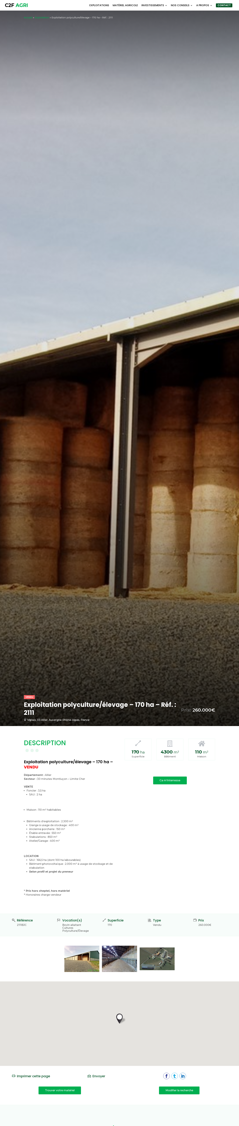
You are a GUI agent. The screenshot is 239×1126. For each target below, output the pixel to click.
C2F (16, 5)
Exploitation (42, 17)
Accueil (28, 17)
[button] (119, 1019)
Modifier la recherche (179, 1090)
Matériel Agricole (125, 5)
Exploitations (99, 5)
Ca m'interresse (169, 780)
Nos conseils (180, 5)
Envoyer (99, 1076)
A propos (202, 5)
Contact (224, 5)
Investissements (152, 5)
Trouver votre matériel (60, 1090)
